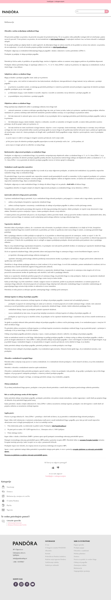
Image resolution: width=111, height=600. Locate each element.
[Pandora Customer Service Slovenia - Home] (10, 11)
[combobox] (90, 11)
